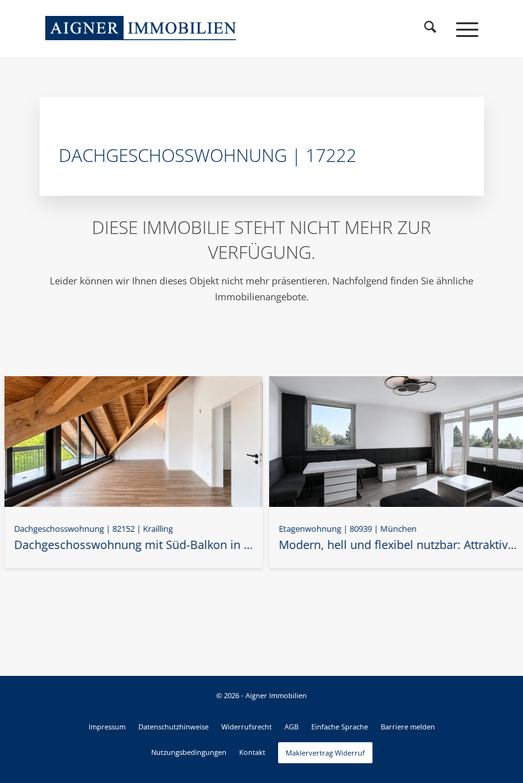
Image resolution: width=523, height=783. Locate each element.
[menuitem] (430, 28)
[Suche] (430, 28)
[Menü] (460, 28)
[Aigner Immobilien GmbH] (141, 28)
